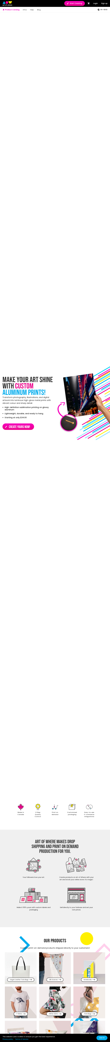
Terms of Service (21, 1039)
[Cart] (89, 3)
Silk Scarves (53, 980)
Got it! (102, 1038)
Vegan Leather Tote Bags (19, 980)
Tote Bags (87, 1014)
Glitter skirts (53, 1014)
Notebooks (88, 980)
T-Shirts (19, 1014)
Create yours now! (17, 427)
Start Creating (76, 3)
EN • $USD (104, 10)
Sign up (104, 3)
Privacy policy (8, 1039)
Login (95, 3)
